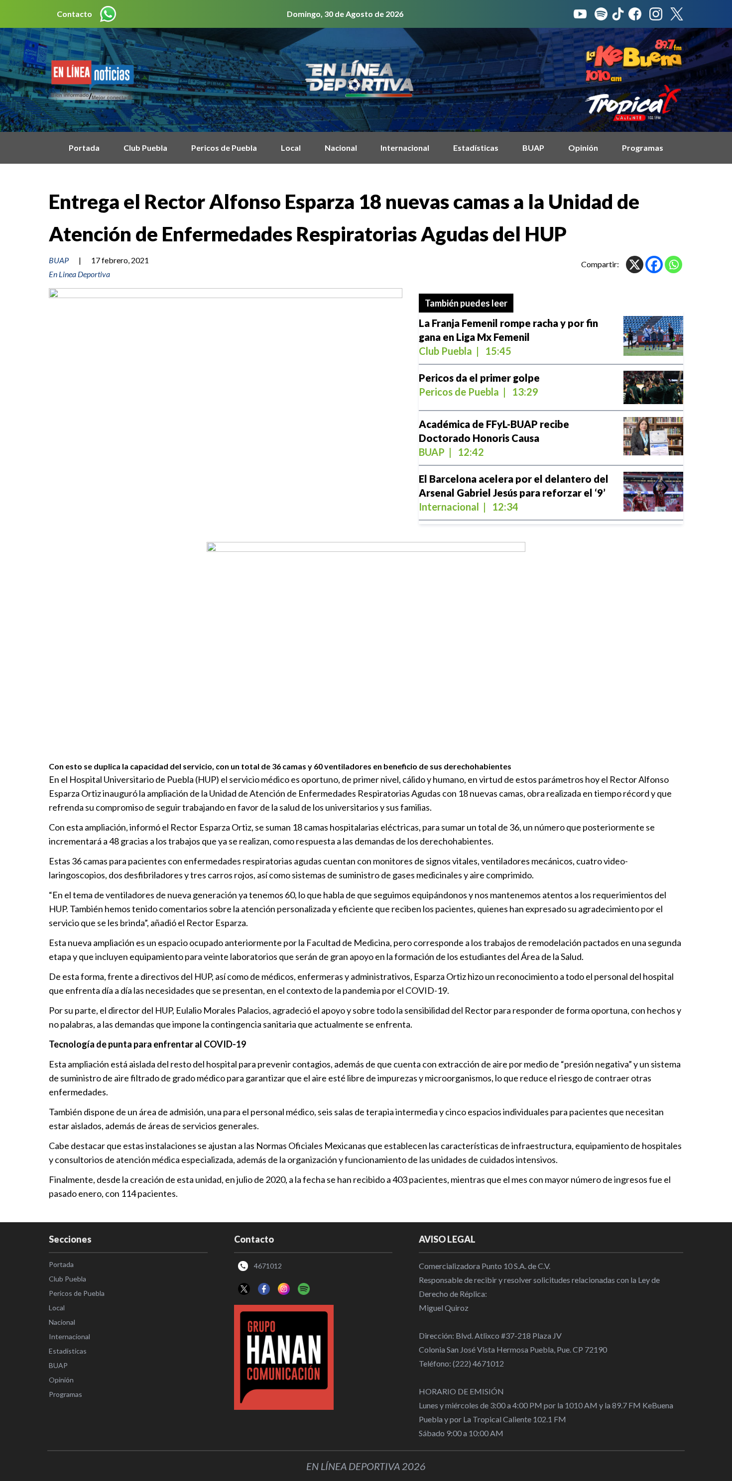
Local (291, 147)
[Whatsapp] (673, 264)
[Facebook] (654, 264)
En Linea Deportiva (79, 274)
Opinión (583, 147)
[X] (634, 264)
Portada (84, 147)
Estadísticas (475, 147)
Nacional (341, 147)
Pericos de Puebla (224, 147)
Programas (642, 147)
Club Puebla (145, 147)
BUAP (533, 147)
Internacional (404, 147)
